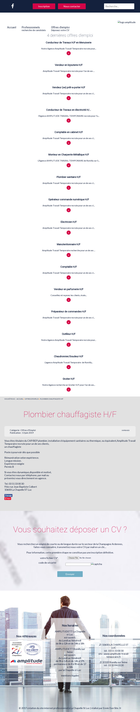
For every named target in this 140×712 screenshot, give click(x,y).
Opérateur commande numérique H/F (68, 199)
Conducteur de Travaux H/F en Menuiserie (68, 42)
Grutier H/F (69, 378)
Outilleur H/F (68, 333)
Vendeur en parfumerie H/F (68, 289)
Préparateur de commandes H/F (68, 311)
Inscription (44, 6)
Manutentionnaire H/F (68, 244)
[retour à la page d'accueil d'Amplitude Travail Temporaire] (127, 22)
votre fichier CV (49, 557)
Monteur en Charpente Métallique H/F (68, 154)
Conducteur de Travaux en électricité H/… (68, 109)
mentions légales (70, 675)
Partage (8, 495)
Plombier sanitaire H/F (69, 177)
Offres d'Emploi (28, 430)
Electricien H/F (69, 221)
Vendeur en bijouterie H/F (69, 64)
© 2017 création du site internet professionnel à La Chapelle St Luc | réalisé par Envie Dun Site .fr (70, 708)
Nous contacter (71, 6)
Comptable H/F (68, 266)
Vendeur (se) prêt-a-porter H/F (68, 87)
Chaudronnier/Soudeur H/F (68, 356)
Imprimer (125, 430)
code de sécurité (47, 562)
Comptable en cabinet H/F (69, 132)
